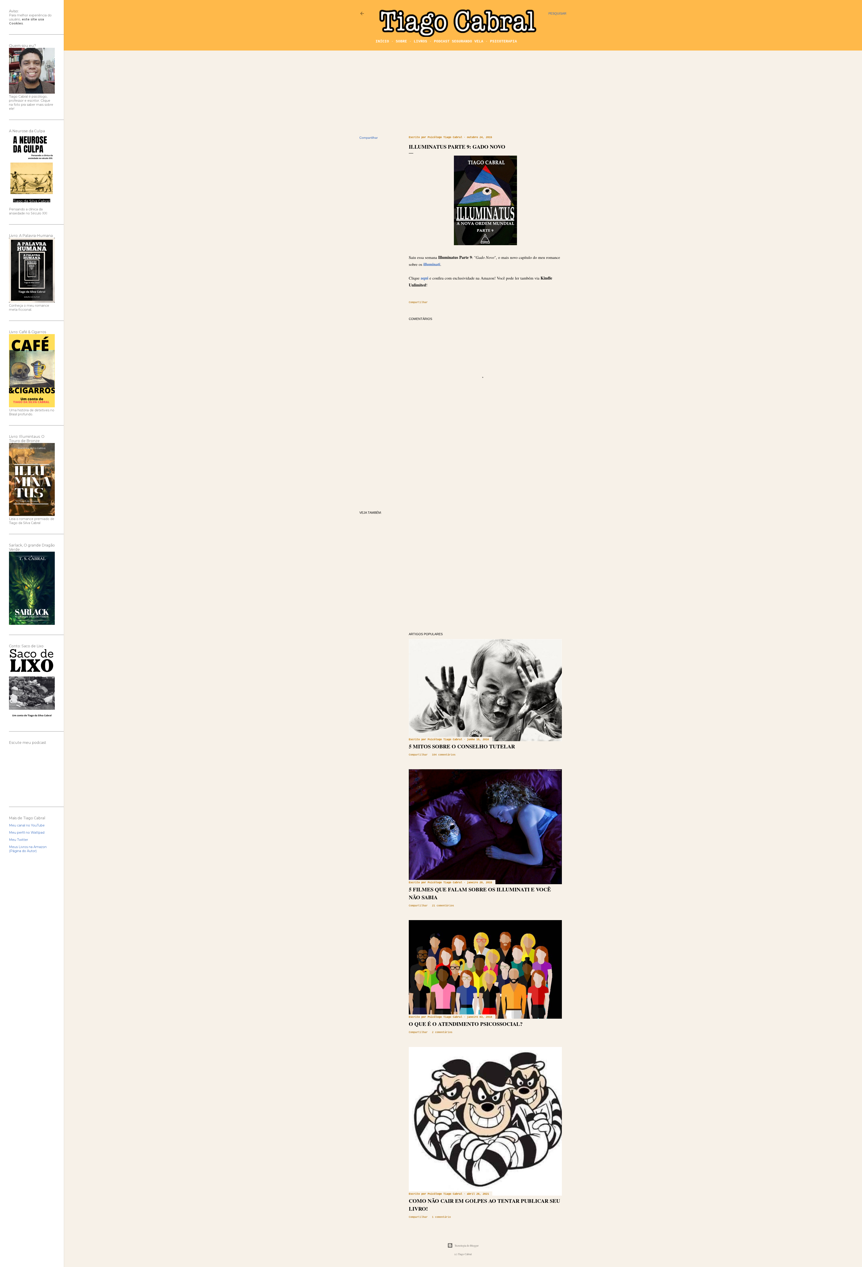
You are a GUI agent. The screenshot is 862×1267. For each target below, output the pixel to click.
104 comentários (443, 754)
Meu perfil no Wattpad (26, 833)
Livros (420, 42)
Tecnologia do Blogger (467, 1245)
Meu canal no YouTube (27, 825)
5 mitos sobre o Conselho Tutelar (462, 746)
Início (382, 42)
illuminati (431, 264)
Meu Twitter (18, 840)
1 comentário (441, 1217)
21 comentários (443, 905)
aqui (424, 278)
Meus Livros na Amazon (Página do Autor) (28, 849)
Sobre (401, 42)
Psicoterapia (503, 42)
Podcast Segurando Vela (458, 42)
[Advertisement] (462, 93)
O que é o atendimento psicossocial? (466, 1024)
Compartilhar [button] (368, 137)
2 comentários (442, 1032)
